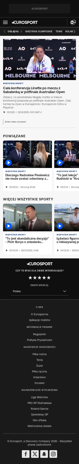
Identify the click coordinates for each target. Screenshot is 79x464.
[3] (39, 277)
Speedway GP (39, 414)
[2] (35, 277)
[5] (48, 277)
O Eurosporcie (39, 314)
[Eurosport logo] (25, 22)
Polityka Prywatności (39, 340)
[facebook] (26, 454)
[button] (5, 22)
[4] (44, 277)
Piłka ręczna (39, 371)
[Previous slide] (4, 31)
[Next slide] (74, 31)
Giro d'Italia (39, 420)
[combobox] (39, 291)
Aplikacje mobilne (39, 320)
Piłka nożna (40, 354)
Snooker (40, 383)
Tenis (39, 359)
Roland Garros (39, 408)
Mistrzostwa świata (39, 426)
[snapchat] (44, 454)
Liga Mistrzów (39, 397)
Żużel (39, 365)
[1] (30, 277)
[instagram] (53, 454)
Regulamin (39, 334)
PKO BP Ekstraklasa (40, 402)
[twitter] (35, 454)
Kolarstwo (39, 377)
